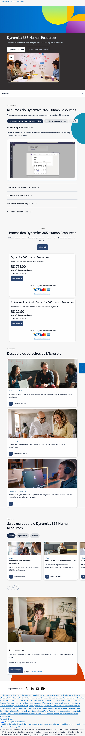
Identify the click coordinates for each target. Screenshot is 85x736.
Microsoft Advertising (62, 706)
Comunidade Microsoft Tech (10, 711)
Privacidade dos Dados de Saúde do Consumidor (17, 724)
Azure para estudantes (72, 703)
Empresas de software (63, 711)
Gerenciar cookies (75, 724)
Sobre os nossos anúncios (33, 727)
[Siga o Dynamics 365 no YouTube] (37, 688)
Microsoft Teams (11, 708)
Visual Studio (76, 711)
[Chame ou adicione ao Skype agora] (82, 370)
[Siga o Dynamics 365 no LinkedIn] (32, 688)
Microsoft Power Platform (46, 711)
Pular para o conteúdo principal (12, 1)
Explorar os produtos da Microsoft (59, 695)
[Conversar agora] (82, 366)
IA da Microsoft (5, 706)
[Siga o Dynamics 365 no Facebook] (43, 688)
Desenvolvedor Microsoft (27, 708)
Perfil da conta (14, 698)
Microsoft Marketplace (28, 711)
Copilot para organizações (9, 695)
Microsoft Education (7, 700)
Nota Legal (14, 727)
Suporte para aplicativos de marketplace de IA (64, 708)
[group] (24, 560)
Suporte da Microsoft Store (44, 698)
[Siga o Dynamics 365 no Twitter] (27, 688)
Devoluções (58, 698)
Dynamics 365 (38, 706)
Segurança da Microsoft (19, 706)
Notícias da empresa (27, 713)
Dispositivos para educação (24, 700)
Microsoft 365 (42, 695)
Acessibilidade (5, 716)
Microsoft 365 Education (66, 700)
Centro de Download (26, 698)
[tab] (25, 121)
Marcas (21, 727)
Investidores (57, 713)
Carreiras (3, 713)
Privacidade (64, 724)
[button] (11, 57)
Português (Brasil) (6, 719)
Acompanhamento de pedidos (74, 698)
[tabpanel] (42, 171)
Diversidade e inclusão (70, 713)
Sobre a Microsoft (13, 713)
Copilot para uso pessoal (28, 695)
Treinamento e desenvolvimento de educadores (24, 703)
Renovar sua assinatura (42, 294)
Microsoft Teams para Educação (45, 700)
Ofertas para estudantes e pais (52, 703)
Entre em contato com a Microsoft (47, 724)
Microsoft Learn (41, 708)
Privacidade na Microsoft (44, 713)
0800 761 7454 (36, 671)
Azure (31, 706)
